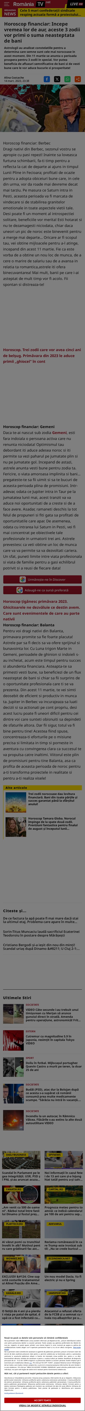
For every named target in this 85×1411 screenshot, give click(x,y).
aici (31, 1363)
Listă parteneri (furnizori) (13, 1393)
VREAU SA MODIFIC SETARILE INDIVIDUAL (42, 1405)
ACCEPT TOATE (42, 1400)
